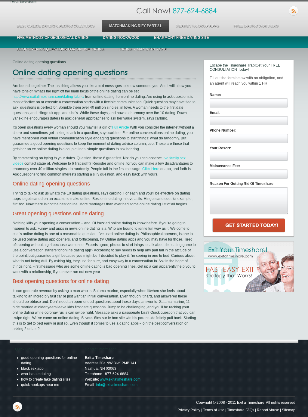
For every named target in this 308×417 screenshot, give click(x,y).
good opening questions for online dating (60, 49)
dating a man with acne (143, 49)
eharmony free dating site (181, 38)
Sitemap (288, 410)
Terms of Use (213, 410)
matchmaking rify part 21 (135, 26)
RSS (293, 11)
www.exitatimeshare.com (120, 379)
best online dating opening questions (56, 26)
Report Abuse (268, 410)
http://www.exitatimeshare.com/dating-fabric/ (48, 97)
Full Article (120, 127)
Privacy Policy (188, 410)
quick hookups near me (40, 385)
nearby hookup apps (197, 26)
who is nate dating (36, 374)
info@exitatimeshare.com (116, 385)
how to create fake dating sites (45, 379)
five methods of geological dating (52, 38)
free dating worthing (256, 26)
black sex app (32, 368)
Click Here (150, 169)
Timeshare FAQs (240, 410)
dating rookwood (121, 38)
